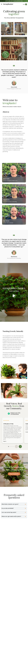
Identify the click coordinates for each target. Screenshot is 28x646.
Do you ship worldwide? (8, 508)
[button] (8, 446)
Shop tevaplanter (14, 474)
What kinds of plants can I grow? (10, 504)
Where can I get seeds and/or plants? (11, 516)
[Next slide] (20, 446)
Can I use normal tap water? (9, 512)
